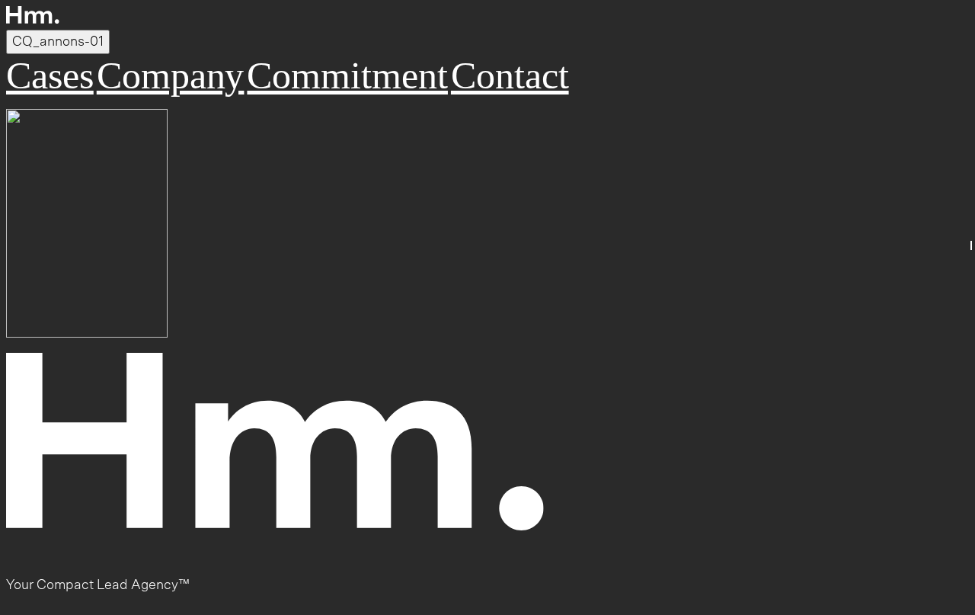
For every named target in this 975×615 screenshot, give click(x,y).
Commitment (347, 75)
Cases (50, 75)
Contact (510, 75)
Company (171, 75)
